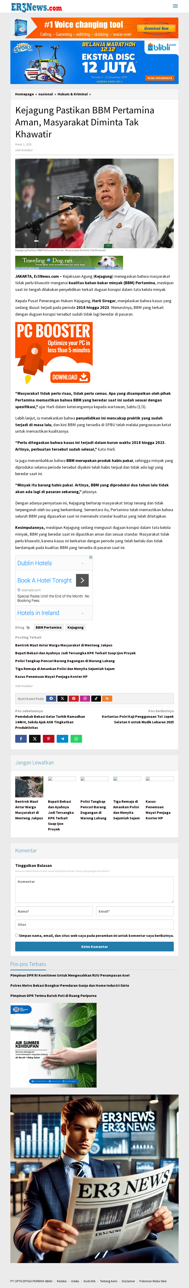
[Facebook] (51, 699)
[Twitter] (62, 699)
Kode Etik (89, 1281)
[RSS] (107, 699)
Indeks (75, 1281)
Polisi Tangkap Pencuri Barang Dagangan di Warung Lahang (65, 660)
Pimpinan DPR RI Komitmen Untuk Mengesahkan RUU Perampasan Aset (70, 975)
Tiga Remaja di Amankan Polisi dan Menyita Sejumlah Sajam (65, 668)
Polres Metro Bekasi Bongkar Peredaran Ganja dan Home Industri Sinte (69, 985)
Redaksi (62, 1281)
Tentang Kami (108, 1281)
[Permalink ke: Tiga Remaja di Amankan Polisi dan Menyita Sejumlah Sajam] (127, 786)
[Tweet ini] (35, 739)
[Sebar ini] (21, 739)
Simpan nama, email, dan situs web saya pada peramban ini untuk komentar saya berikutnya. (96, 935)
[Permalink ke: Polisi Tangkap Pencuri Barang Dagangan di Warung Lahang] (94, 786)
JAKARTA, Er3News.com (37, 276)
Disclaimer (128, 1281)
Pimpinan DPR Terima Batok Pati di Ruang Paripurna (53, 995)
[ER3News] (36, 7)
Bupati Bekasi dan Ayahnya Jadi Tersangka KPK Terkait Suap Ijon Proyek (75, 653)
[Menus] (175, 6)
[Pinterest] (74, 699)
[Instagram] (85, 699)
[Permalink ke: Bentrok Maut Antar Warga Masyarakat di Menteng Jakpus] (29, 786)
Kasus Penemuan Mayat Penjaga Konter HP (51, 676)
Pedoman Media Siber (153, 1281)
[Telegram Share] (62, 739)
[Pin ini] (48, 739)
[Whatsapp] (76, 739)
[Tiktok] (96, 699)
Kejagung (76, 627)
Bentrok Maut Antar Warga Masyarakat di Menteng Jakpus (63, 645)
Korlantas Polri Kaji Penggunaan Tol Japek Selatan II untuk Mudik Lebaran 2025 (138, 716)
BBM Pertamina (49, 627)
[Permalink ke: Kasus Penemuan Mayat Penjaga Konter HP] (160, 786)
